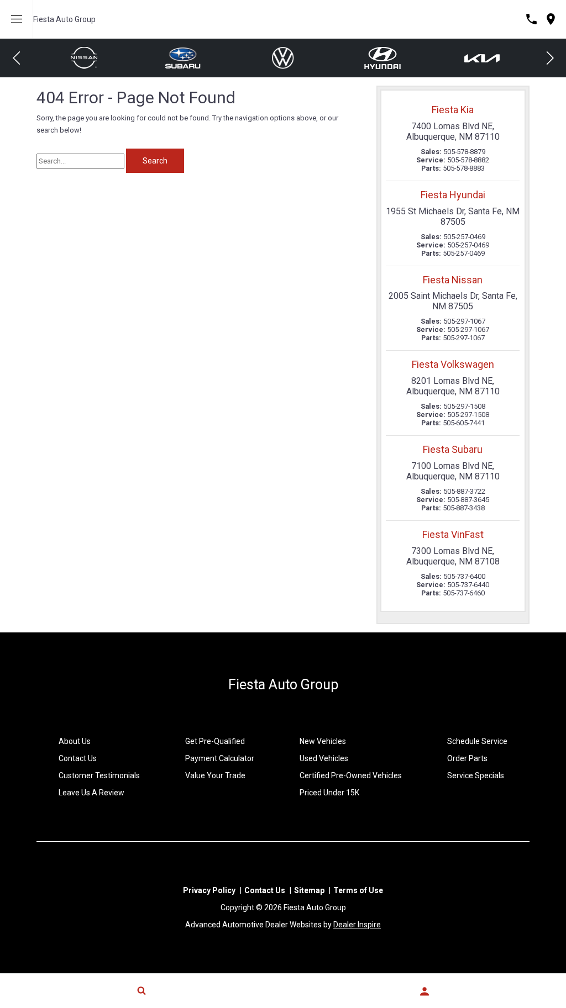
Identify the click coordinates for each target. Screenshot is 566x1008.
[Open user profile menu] (424, 991)
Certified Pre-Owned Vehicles (351, 775)
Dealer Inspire (357, 924)
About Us (75, 741)
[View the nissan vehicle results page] (483, 58)
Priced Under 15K (329, 792)
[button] (16, 58)
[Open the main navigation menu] (16, 19)
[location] (551, 19)
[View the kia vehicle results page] (383, 58)
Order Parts (467, 758)
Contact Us (78, 758)
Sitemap (309, 890)
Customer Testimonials (99, 775)
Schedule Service (477, 741)
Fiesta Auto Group (64, 19)
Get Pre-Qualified (215, 741)
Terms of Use (358, 890)
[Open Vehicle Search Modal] (141, 990)
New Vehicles (323, 741)
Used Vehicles (324, 758)
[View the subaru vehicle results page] (84, 58)
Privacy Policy (209, 890)
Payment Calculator (219, 758)
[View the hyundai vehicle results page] (283, 58)
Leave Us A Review (91, 792)
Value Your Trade (215, 775)
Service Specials (475, 775)
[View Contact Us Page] (531, 19)
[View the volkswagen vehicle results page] (184, 58)
